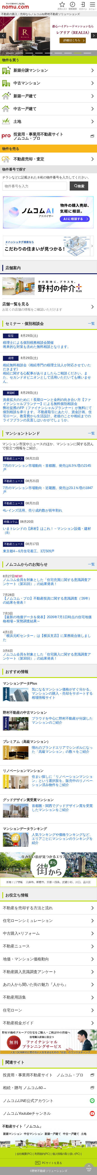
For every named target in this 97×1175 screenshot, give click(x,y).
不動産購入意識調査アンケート (30, 971)
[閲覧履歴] (72, 5)
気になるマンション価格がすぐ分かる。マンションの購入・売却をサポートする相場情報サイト (62, 693)
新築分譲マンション (31, 70)
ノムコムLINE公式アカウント (28, 1100)
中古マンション (27, 83)
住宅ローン (12, 1010)
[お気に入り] (62, 5)
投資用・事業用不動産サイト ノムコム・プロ (38, 136)
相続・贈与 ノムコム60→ (24, 1087)
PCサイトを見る (52, 1163)
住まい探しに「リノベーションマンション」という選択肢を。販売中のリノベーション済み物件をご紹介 (62, 781)
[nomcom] (15, 5)
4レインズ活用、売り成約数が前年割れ (32, 510)
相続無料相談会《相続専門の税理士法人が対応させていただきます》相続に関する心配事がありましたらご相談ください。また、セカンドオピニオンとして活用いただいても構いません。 (47, 373)
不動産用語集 (14, 997)
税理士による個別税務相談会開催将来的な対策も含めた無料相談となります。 (37, 345)
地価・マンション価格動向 (26, 959)
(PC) (25, 1153)
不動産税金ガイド (18, 1023)
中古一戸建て (25, 108)
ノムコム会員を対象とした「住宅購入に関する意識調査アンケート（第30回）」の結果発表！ (47, 656)
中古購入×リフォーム (21, 933)
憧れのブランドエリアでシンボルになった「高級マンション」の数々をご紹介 (62, 749)
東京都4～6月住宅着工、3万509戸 (28, 551)
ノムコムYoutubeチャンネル (27, 1113)
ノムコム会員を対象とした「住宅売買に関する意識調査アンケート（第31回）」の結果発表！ (47, 582)
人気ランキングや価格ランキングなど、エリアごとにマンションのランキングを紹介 (62, 839)
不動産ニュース (16, 946)
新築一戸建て (25, 96)
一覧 (91, 323)
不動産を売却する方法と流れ (28, 908)
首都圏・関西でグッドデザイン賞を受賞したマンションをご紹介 (62, 808)
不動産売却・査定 (29, 159)
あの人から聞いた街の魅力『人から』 (35, 984)
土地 (17, 121)
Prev (3, 35)
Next (94, 35)
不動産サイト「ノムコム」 (22, 1126)
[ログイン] (83, 5)
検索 (81, 186)
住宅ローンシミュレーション (28, 920)
